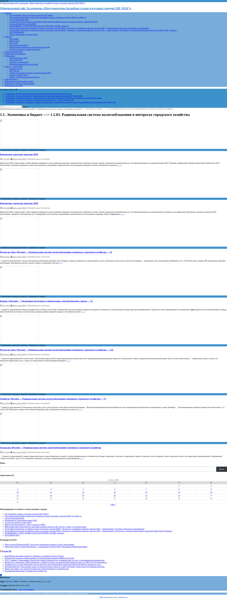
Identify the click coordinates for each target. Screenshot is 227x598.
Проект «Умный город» (19, 75)
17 (18, 495)
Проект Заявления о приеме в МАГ (23, 35)
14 (146, 492)
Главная (8, 13)
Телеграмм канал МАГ (18, 58)
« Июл (112, 505)
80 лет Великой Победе (18, 45)
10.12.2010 (6, 403)
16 (211, 492)
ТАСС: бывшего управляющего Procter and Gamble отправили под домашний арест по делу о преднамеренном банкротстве (55, 560)
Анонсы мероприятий (14, 52)
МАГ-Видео (14, 71)
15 (179, 492)
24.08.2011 (6, 354)
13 (115, 492)
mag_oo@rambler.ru (26, 590)
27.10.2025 (6, 159)
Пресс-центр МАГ (19, 159)
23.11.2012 (6, 306)
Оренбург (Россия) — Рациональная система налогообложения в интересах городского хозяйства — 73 (53, 399)
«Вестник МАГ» (16, 60)
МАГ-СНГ (13, 43)
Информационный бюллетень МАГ (23, 64)
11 (51, 492)
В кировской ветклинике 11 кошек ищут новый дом (26, 571)
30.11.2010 (6, 452)
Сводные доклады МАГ (19, 62)
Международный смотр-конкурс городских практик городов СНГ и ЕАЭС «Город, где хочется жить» (46, 527)
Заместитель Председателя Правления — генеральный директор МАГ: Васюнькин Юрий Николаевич (46, 547)
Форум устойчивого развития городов (24, 49)
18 (51, 495)
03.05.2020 (6, 208)
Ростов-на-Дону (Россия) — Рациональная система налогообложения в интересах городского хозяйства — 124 (56, 350)
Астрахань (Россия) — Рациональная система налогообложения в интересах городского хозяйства (50, 447)
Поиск (221, 469)
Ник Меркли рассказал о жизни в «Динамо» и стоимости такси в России (34, 556)
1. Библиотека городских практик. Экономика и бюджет (59, 109)
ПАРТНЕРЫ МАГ (16, 32)
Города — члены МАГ (14, 67)
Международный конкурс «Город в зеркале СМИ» (25, 525)
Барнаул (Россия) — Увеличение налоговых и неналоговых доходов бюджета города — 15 (46, 301)
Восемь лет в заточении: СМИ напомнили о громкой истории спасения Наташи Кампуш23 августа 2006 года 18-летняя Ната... (56, 562)
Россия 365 (6, 551)
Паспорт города (15, 69)
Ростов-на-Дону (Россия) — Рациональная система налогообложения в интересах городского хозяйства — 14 (56, 252)
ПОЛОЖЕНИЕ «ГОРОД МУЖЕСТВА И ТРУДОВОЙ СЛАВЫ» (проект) (39, 26)
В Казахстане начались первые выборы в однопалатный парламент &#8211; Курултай (39, 558)
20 (115, 495)
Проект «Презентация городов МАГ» (24, 77)
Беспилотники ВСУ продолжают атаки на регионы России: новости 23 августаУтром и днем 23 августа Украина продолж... (55, 567)
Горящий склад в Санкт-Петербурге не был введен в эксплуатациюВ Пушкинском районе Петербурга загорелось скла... (53, 565)
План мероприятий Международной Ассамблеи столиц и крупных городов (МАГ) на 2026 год (47, 17)
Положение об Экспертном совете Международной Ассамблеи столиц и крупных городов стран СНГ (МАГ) (53, 22)
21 (146, 495)
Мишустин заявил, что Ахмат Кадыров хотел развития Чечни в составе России (37, 569)
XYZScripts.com (122, 597)
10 (18, 492)
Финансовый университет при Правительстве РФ (29, 47)
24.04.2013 (6, 257)
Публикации (10, 56)
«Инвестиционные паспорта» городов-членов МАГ (30, 73)
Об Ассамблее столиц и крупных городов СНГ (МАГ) (31, 15)
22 (179, 495)
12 (83, 492)
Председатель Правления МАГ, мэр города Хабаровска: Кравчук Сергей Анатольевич (39, 545)
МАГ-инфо (13, 39)
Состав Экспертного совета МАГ (22, 24)
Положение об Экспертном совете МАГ (21, 520)
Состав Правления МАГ (19, 20)
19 (83, 495)
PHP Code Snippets (105, 597)
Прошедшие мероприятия (15, 54)
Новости (8, 37)
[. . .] (120, 165)
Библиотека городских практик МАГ (20, 84)
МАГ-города (14, 41)
